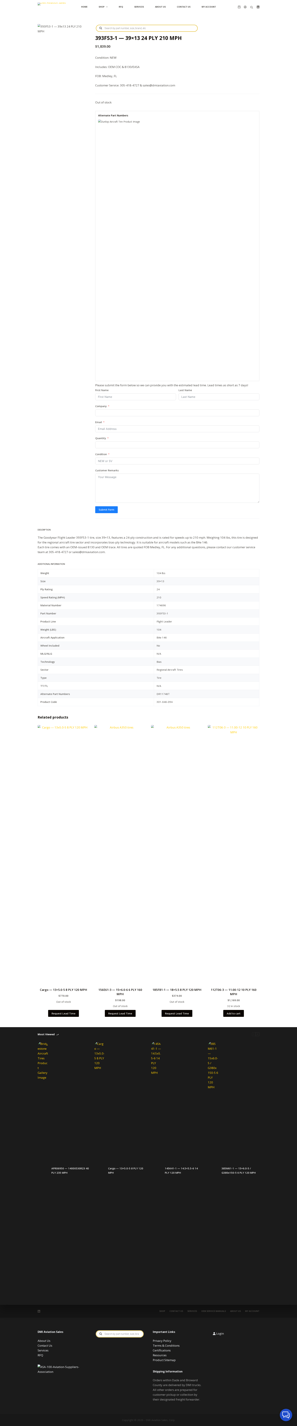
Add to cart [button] (233, 1013)
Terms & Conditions (166, 1346)
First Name (102, 390)
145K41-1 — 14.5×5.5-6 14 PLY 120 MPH (181, 1170)
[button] (286, 1415)
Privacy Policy (162, 1341)
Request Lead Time (63, 1013)
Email (98, 422)
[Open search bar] (251, 7)
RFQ (121, 6)
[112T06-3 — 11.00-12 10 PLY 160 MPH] (233, 854)
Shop (101, 6)
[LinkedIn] (258, 7)
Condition (101, 454)
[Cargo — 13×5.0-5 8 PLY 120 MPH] (99, 1170)
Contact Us (183, 6)
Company (101, 406)
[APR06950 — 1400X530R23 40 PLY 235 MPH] (43, 1170)
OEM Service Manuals (213, 1311)
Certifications (162, 1350)
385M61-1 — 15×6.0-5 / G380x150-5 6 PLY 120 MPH (239, 1170)
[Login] (245, 7)
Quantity (101, 438)
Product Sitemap (164, 1360)
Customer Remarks (107, 470)
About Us (160, 6)
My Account (209, 6)
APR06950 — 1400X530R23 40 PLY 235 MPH (70, 1170)
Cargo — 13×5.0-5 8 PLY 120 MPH (63, 990)
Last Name (185, 390)
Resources (160, 1355)
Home (84, 6)
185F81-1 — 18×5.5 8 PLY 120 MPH (176, 990)
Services (139, 6)
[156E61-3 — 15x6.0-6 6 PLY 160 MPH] (120, 854)
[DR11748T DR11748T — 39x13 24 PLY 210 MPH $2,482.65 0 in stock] (177, 249)
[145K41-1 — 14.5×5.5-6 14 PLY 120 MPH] (156, 1170)
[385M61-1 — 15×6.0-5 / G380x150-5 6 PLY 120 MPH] (213, 1170)
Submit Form (106, 509)
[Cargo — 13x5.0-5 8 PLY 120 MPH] (63, 854)
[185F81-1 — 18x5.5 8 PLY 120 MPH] (177, 854)
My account (252, 1311)
